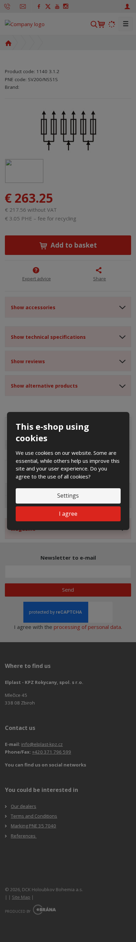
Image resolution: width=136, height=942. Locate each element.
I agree (68, 513)
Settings (68, 495)
